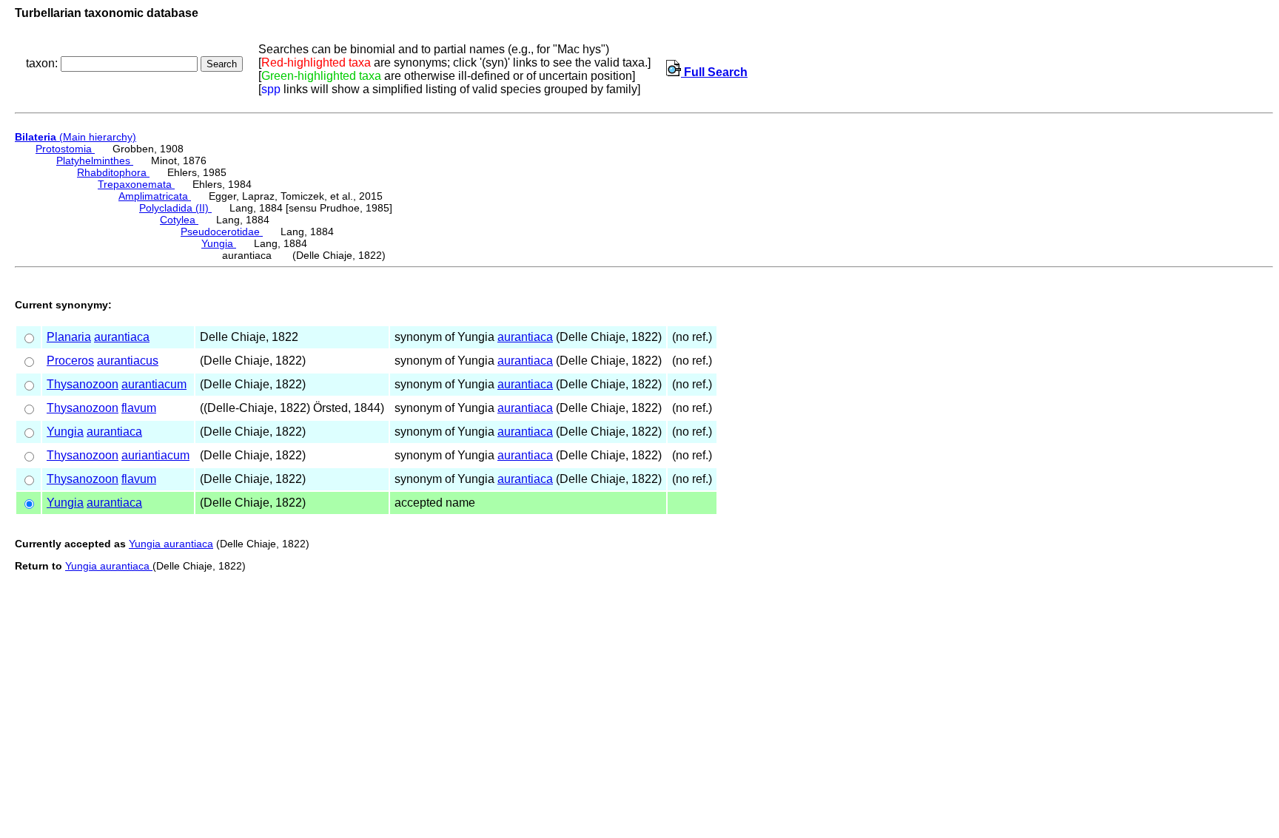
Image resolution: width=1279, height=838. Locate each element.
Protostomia (65, 149)
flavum (138, 408)
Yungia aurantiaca (171, 544)
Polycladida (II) (175, 208)
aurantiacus (127, 360)
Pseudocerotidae (222, 231)
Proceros (70, 360)
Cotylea (179, 220)
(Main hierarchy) (75, 137)
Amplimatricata (154, 196)
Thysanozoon (82, 384)
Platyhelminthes (94, 160)
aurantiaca (122, 337)
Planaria (69, 337)
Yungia (218, 243)
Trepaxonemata (136, 184)
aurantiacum (154, 384)
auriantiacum (155, 455)
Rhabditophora (113, 172)
